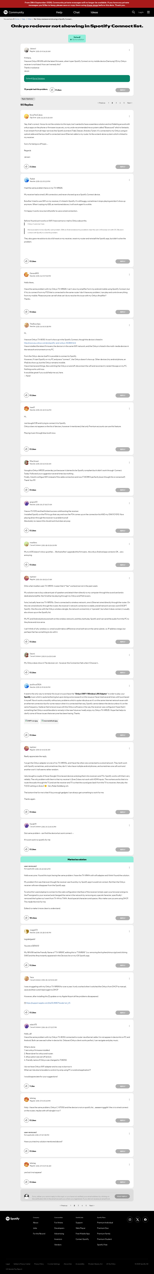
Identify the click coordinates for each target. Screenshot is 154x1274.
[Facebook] (145, 1219)
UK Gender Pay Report (14, 1269)
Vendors (57, 1244)
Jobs (35, 1228)
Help (59, 12)
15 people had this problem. (36, 89)
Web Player (80, 1228)
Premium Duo (103, 1228)
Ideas (94, 12)
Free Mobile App (83, 1233)
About (35, 1222)
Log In (140, 12)
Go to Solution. (38, 78)
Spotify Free (102, 1244)
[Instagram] (130, 1219)
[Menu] (148, 12)
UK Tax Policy (111, 1264)
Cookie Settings (54, 1264)
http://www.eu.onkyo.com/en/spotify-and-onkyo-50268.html (50, 343)
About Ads (68, 1264)
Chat (76, 12)
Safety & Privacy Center (22, 1264)
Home (17, 19)
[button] (129, 50)
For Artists (58, 1222)
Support (79, 1222)
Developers (59, 1228)
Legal (8, 1264)
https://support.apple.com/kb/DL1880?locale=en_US (48, 1003)
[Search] (133, 12)
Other (29, 19)
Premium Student (104, 1239)
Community (16, 12)
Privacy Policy (39, 1264)
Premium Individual (105, 1222)
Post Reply (122, 1196)
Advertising (59, 1233)
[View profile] (26, 49)
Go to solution (78, 39)
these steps (92, 5)
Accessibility (80, 1264)
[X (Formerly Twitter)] (138, 1219)
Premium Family (103, 1233)
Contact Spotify (82, 1239)
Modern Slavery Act (95, 1264)
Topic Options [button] (27, 99)
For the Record (39, 1233)
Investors (58, 1239)
